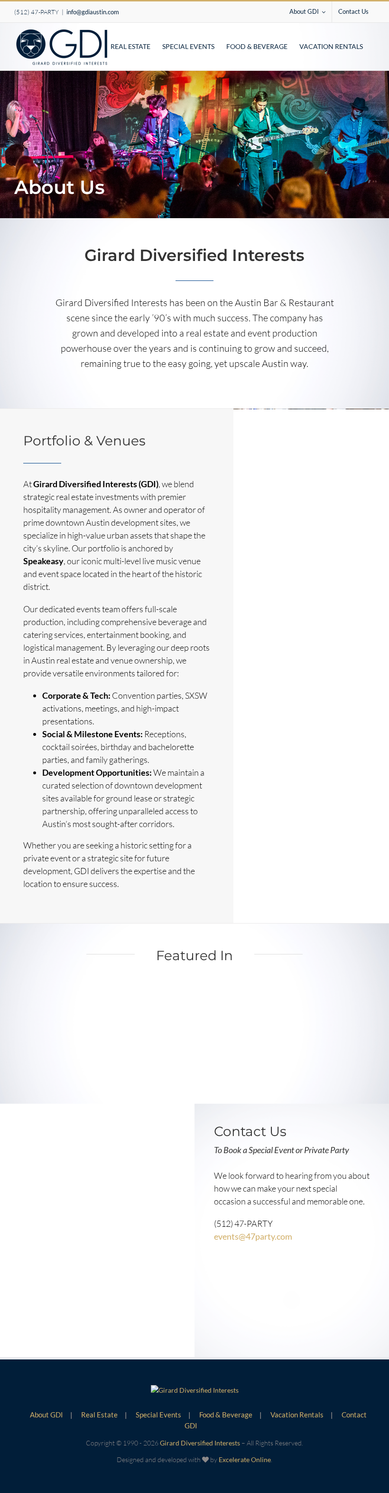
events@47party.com (253, 1236)
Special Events (158, 1414)
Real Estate (99, 1414)
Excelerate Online (245, 1459)
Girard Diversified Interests (200, 1443)
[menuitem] (307, 11)
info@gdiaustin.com (92, 12)
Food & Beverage (225, 1414)
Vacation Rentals (297, 1414)
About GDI (46, 1414)
